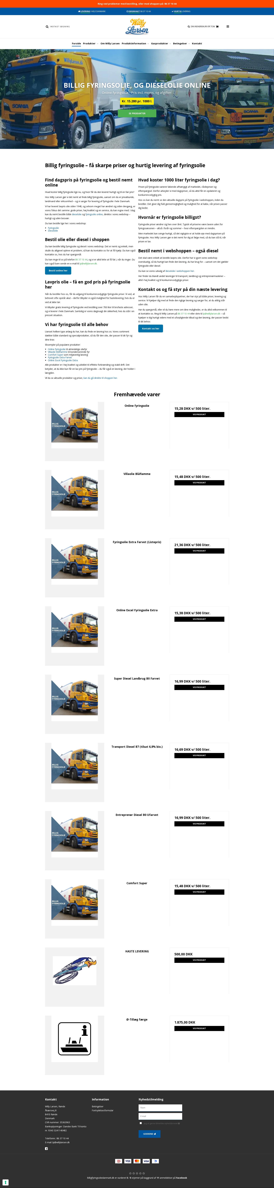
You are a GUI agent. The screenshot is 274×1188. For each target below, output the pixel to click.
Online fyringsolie (56, 349)
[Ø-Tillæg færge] (74, 1045)
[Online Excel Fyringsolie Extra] (74, 636)
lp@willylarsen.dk (88, 263)
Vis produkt (199, 414)
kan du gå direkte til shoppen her (100, 377)
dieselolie (77, 214)
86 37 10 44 (81, 259)
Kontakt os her (150, 328)
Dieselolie (53, 230)
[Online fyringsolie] (74, 431)
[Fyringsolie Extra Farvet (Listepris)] (74, 567)
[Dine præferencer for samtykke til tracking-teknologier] (6, 1182)
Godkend (148, 1134)
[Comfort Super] (74, 909)
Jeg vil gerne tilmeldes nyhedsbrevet (163, 1123)
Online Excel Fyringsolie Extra (63, 360)
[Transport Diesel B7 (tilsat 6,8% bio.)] (74, 772)
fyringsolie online (94, 214)
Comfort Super (55, 354)
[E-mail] (160, 1116)
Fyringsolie (53, 227)
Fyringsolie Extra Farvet (60, 357)
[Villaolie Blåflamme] (74, 499)
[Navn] (160, 1107)
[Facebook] (47, 1148)
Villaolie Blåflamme (57, 351)
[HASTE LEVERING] (74, 977)
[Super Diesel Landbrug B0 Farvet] (74, 704)
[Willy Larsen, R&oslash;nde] (136, 26)
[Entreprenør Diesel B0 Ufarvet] (74, 840)
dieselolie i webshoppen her (180, 270)
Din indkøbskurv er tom (203, 26)
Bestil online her (58, 270)
